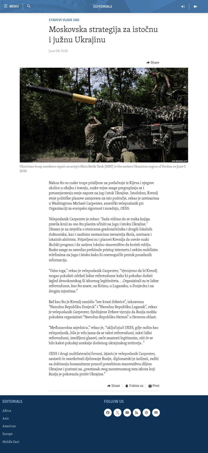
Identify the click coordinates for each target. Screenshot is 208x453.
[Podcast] (146, 412)
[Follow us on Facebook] (108, 412)
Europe (7, 434)
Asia (5, 418)
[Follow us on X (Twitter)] (117, 412)
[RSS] (137, 412)
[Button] (152, 62)
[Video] (195, 6)
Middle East (10, 441)
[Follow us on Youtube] (127, 412)
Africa (6, 411)
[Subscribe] (156, 412)
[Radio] (183, 6)
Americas (9, 426)
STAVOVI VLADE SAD (64, 20)
